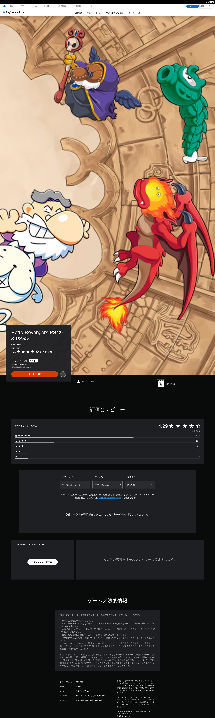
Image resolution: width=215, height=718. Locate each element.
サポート (92, 6)
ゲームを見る (135, 12)
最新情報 (77, 6)
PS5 (22, 6)
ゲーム (34, 6)
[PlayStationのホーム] (4, 6)
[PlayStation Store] (14, 12)
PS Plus (47, 6)
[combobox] (75, 485)
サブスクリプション (115, 12)
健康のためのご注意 (124, 714)
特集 (89, 12)
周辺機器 (62, 6)
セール (98, 12)
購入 (12, 6)
